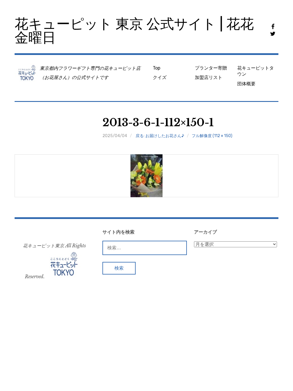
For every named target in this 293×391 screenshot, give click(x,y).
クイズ (160, 77)
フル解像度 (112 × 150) (212, 135)
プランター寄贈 (211, 68)
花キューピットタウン (255, 71)
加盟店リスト (208, 77)
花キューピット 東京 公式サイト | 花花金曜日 (134, 31)
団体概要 (246, 83)
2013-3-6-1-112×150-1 (158, 122)
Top (156, 68)
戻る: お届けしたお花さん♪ (160, 135)
